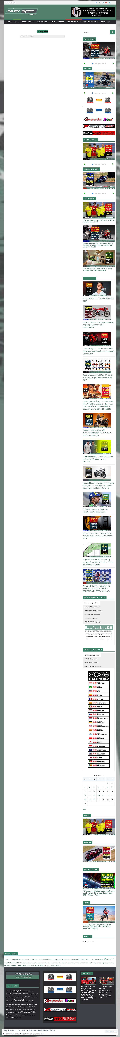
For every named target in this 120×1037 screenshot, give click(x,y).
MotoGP (109, 959)
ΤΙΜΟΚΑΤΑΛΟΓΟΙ (42, 22)
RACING (94, 963)
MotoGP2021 (47, 963)
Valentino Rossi (110, 963)
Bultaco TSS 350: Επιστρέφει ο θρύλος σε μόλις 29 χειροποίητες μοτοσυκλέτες (98, 324)
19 (94, 795)
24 (85, 799)
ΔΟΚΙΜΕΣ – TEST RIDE (57, 22)
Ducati (34, 959)
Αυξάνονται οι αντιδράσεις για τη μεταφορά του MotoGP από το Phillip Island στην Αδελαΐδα (98, 562)
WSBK (18, 965)
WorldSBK (12, 966)
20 (99, 795)
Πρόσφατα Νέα (89, 278)
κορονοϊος (62, 965)
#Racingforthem (15, 960)
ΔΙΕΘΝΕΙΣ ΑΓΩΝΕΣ (72, 22)
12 (94, 791)
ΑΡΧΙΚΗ (9, 22)
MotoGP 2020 (31, 963)
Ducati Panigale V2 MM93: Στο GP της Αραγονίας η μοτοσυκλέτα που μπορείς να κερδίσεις (99, 351)
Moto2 (94, 959)
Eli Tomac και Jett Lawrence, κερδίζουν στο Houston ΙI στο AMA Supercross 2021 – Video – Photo (98, 893)
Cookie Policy (39, 1034)
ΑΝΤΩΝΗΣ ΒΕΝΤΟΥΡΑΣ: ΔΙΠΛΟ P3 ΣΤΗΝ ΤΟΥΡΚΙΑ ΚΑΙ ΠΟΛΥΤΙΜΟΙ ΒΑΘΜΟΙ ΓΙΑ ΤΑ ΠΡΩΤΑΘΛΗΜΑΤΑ (96, 588)
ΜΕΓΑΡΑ (41, 965)
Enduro (39, 960)
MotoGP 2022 (62, 963)
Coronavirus (24, 960)
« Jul (84, 809)
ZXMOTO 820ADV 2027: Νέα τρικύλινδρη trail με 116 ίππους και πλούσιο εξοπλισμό (97, 432)
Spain (104, 963)
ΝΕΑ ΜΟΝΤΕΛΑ (27, 22)
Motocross (99, 960)
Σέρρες (48, 965)
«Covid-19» (31, 965)
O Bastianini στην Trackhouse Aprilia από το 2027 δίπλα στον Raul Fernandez (98, 459)
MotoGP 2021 (39, 963)
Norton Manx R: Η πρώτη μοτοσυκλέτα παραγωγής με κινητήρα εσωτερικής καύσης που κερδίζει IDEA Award (98, 485)
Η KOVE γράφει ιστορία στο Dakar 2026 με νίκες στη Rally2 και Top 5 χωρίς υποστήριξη (97, 927)
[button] (18, 22)
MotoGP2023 (69, 963)
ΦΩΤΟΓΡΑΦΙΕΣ (55, 965)
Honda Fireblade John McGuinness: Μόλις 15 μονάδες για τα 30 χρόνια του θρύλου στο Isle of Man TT (98, 245)
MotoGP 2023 (77, 963)
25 (89, 799)
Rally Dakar (99, 963)
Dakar (29, 959)
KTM (62, 960)
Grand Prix (45, 960)
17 (85, 795)
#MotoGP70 (7, 960)
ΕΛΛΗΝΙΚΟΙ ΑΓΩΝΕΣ (89, 22)
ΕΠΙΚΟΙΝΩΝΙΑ (105, 22)
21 (103, 795)
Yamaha (24, 966)
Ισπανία (37, 965)
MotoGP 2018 (8, 963)
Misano (90, 959)
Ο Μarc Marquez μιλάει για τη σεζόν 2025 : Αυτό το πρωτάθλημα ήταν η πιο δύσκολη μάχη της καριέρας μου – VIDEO (88, 993)
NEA (16, 22)
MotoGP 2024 (84, 963)
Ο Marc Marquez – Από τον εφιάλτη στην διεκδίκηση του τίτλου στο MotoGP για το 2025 (105, 992)
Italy (56, 959)
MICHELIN (83, 959)
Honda (52, 959)
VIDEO (6, 965)
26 (94, 799)
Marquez (75, 960)
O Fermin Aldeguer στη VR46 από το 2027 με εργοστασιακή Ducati (98, 221)
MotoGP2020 (24, 963)
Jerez (59, 959)
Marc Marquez (68, 960)
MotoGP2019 (17, 963)
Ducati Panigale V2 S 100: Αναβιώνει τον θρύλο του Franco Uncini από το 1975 (97, 535)
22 (108, 795)
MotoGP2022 (54, 963)
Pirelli (90, 963)
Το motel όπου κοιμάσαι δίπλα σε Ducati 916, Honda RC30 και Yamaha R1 (97, 269)
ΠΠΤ (45, 965)
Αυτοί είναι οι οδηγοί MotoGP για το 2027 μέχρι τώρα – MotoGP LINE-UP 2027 (97, 377)
